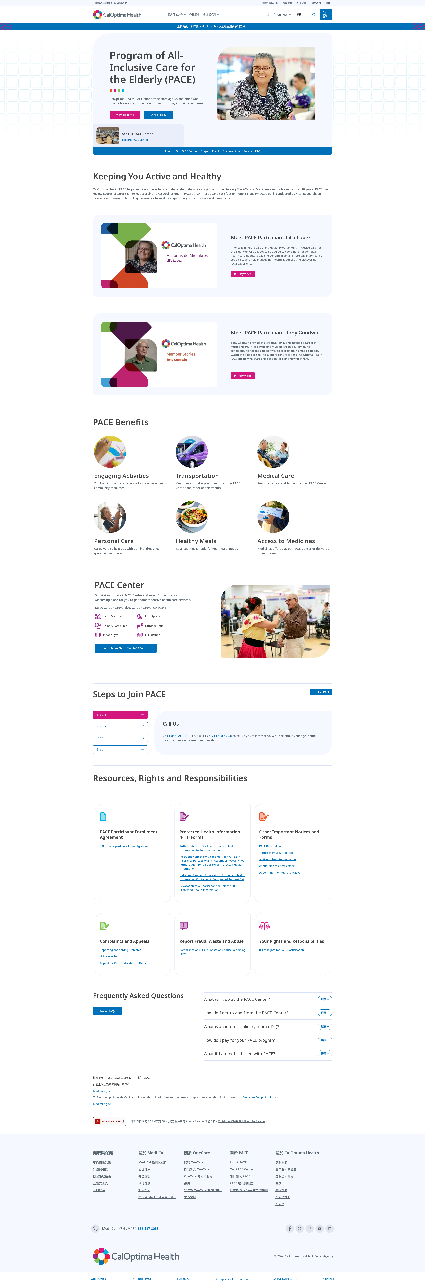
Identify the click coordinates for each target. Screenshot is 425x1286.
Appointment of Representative (279, 872)
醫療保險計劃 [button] (175, 14)
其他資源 (99, 1190)
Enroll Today (158, 115)
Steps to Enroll (210, 151)
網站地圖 (328, 1279)
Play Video (245, 274)
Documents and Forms (237, 151)
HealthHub (209, 26)
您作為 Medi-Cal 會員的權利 (157, 1197)
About (168, 151)
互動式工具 (100, 1183)
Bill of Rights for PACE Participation (281, 950)
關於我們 (281, 1162)
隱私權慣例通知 (142, 1279)
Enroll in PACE (321, 692)
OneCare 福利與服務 (198, 1176)
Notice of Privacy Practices (276, 853)
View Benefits (125, 115)
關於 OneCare (193, 1162)
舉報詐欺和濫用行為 (285, 1279)
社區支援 (144, 1176)
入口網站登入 (325, 15)
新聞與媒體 (282, 1197)
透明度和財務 (284, 1176)
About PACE (238, 1162)
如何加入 (144, 1190)
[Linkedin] (329, 1228)
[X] (300, 1228)
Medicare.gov (101, 1091)
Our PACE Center (186, 151)
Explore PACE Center (135, 140)
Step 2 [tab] (101, 726)
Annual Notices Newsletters (277, 866)
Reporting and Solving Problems (120, 950)
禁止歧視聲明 (99, 1279)
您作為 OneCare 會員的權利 (203, 1190)
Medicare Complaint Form (259, 1097)
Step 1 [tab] (101, 714)
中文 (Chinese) (279, 14)
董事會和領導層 (285, 1169)
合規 (278, 1183)
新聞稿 (279, 1204)
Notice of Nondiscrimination (277, 859)
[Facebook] (290, 1228)
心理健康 (144, 1169)
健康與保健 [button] (209, 14)
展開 (323, 999)
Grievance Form (110, 956)
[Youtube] (319, 1228)
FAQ (257, 151)
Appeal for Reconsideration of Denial (123, 963)
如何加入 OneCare (196, 1169)
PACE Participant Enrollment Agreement (125, 846)
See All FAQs (107, 1011)
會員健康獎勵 (102, 1162)
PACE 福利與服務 (241, 1183)
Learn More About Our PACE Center (126, 648)
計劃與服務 (100, 1169)
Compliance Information (232, 1279)
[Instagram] (309, 1228)
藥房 (187, 1183)
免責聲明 (190, 1197)
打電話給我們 (119, 3)
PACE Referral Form (271, 846)
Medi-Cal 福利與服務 (152, 1162)
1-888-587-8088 (146, 1228)
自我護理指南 (102, 1176)
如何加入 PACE (240, 1176)
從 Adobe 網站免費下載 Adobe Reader (241, 1121)
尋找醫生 (194, 14)
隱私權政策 (184, 1279)
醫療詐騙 (281, 1190)
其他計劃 (144, 1183)
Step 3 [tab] (101, 738)
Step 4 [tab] (101, 749)
